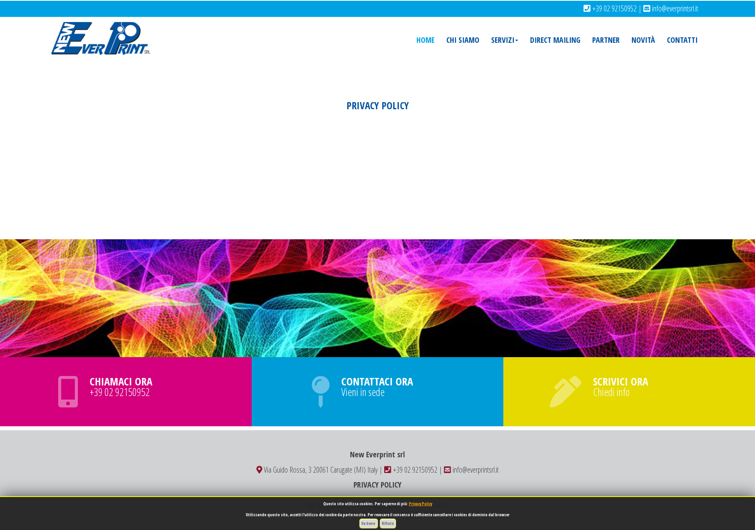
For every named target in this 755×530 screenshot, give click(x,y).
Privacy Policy (420, 503)
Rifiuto (388, 523)
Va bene (368, 523)
